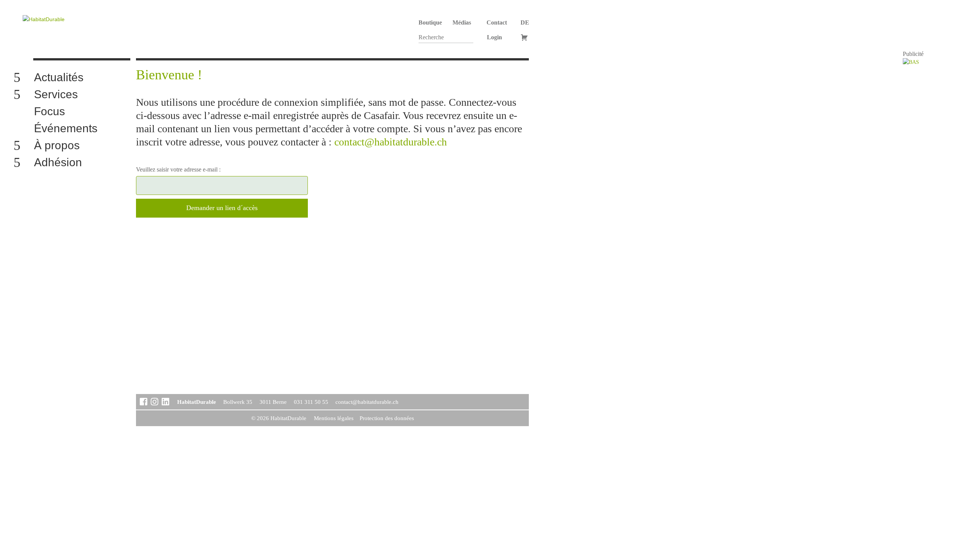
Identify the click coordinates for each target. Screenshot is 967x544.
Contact (497, 22)
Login (494, 37)
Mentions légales (334, 418)
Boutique (430, 22)
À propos (57, 145)
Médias (462, 22)
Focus (49, 111)
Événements (65, 128)
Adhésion (58, 162)
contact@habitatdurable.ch (390, 142)
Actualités (58, 77)
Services (56, 94)
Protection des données (387, 418)
